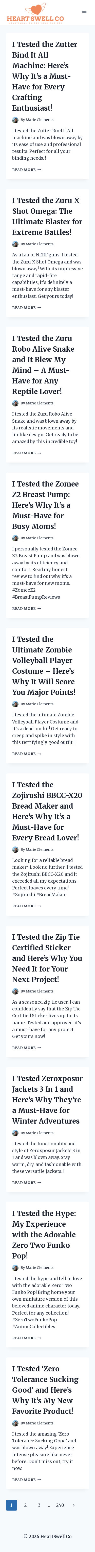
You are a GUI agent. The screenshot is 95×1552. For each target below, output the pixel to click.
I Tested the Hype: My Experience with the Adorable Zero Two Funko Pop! (44, 1234)
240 (60, 1505)
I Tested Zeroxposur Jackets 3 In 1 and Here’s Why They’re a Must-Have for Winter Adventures (47, 1100)
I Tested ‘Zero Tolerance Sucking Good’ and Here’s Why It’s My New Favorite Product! (45, 1390)
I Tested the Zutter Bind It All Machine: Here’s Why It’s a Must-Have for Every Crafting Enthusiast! (44, 76)
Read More (26, 170)
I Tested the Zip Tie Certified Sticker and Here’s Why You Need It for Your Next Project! (47, 958)
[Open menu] (84, 12)
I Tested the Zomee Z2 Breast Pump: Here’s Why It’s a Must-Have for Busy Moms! (45, 505)
